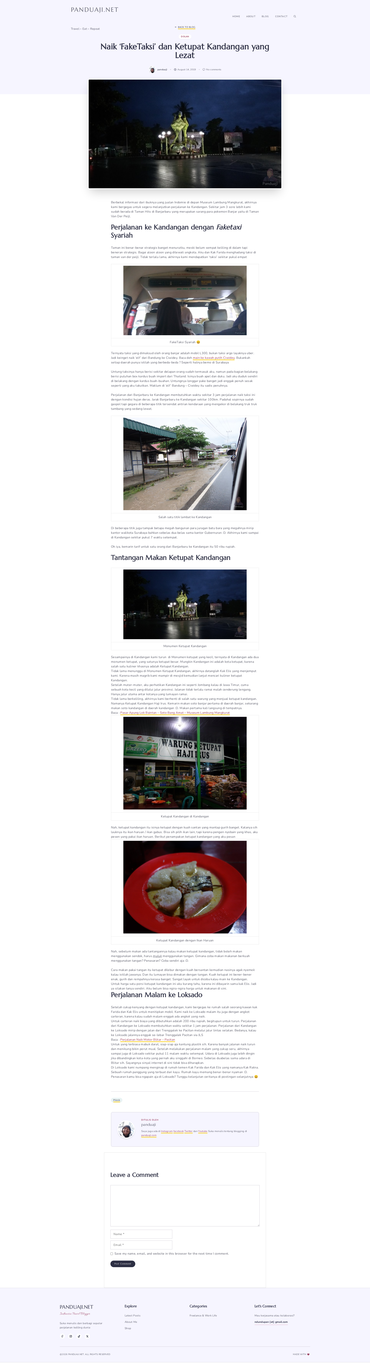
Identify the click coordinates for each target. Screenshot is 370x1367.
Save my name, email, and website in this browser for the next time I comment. (171, 1254)
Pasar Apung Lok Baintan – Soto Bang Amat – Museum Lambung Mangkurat (175, 713)
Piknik (116, 1100)
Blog (265, 16)
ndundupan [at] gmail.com (271, 1322)
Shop (128, 1328)
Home (236, 16)
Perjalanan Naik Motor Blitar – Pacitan (147, 1040)
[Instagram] (70, 1336)
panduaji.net (95, 10)
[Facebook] (62, 1336)
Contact (281, 16)
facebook (178, 1131)
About (251, 16)
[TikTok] (79, 1336)
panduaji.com (148, 1135)
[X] (87, 1336)
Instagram (167, 1131)
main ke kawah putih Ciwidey (214, 358)
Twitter (188, 1131)
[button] (295, 16)
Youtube (202, 1131)
